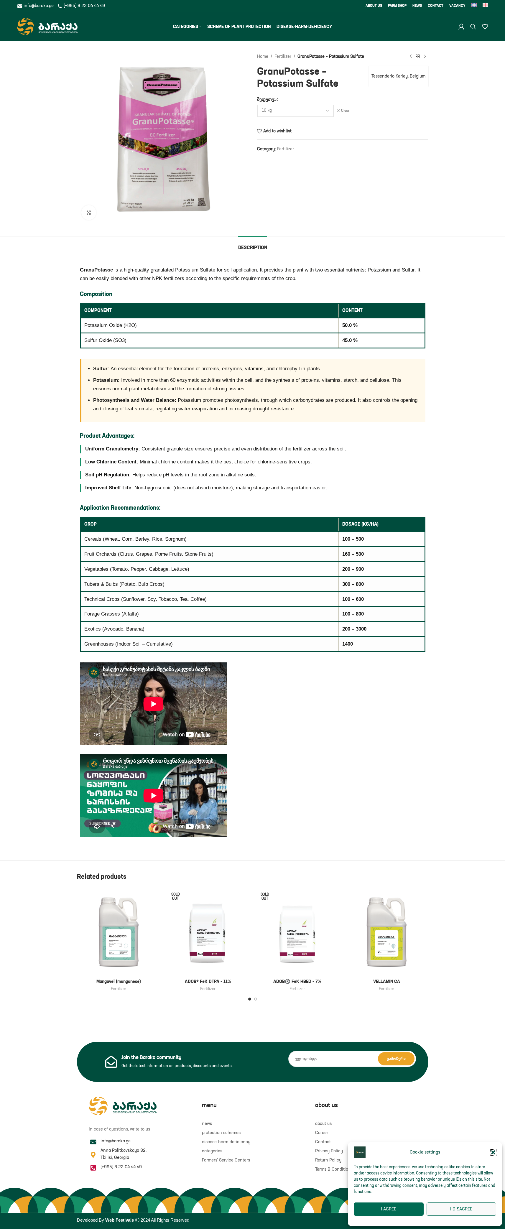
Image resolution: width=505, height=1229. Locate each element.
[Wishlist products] (485, 26)
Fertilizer (282, 56)
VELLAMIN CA (386, 981)
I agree (388, 1209)
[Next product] (424, 56)
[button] (493, 1152)
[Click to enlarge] (88, 212)
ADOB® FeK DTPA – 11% (208, 981)
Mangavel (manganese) (118, 981)
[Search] (473, 26)
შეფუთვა (267, 99)
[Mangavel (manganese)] (118, 931)
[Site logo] (47, 26)
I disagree (461, 1209)
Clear (345, 111)
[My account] (461, 26)
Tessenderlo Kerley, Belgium (398, 76)
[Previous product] (410, 56)
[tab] (252, 245)
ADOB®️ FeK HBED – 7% (297, 981)
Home (262, 56)
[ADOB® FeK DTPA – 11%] (208, 931)
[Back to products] (417, 56)
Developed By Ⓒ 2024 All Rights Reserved (133, 1220)
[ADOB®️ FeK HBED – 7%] (297, 931)
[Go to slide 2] (255, 999)
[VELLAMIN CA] (386, 931)
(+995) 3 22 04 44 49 (83, 6)
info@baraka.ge (39, 6)
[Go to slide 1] (249, 999)
